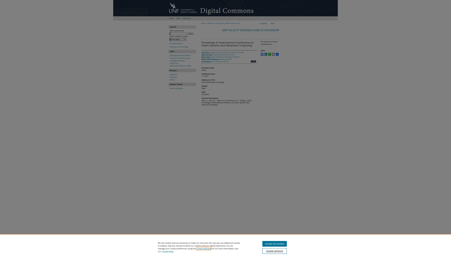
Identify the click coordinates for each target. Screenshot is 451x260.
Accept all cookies (274, 243)
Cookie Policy (168, 251)
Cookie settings (203, 248)
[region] (225, 247)
